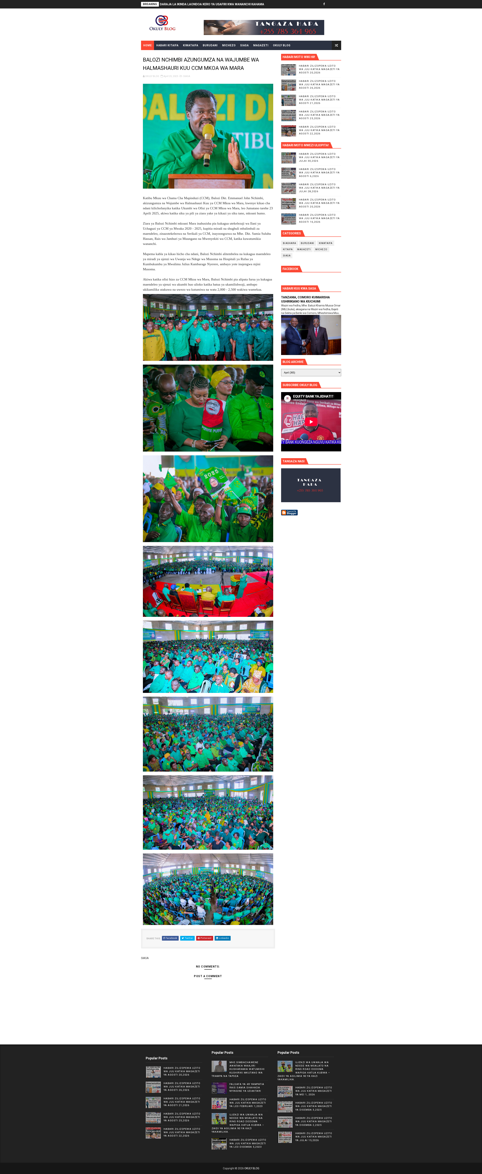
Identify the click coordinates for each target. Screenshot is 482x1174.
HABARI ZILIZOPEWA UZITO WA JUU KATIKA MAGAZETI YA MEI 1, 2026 (313, 1091)
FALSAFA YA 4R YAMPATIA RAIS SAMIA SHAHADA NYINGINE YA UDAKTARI (247, 1087)
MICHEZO (229, 45)
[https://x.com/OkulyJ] (331, 4)
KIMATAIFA (190, 45)
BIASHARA (289, 243)
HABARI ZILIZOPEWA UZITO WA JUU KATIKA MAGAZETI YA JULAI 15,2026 (313, 1136)
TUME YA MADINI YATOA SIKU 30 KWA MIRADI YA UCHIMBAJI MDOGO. (209, 4)
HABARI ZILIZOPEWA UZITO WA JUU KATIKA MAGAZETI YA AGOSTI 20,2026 (319, 69)
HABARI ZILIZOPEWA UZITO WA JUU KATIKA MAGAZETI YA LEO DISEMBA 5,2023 (248, 1143)
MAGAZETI (260, 45)
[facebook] (324, 4)
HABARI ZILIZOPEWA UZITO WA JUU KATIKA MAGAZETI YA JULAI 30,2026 (319, 157)
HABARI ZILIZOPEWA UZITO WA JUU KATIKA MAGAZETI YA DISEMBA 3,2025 (313, 1106)
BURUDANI (210, 45)
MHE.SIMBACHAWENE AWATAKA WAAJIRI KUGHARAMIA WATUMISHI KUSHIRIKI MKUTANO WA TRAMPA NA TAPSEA (238, 1069)
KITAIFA (288, 249)
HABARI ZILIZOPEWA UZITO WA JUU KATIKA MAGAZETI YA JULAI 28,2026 (319, 188)
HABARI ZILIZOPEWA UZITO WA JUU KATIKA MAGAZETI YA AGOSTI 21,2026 (319, 99)
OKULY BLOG (282, 45)
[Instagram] (337, 4)
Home (147, 45)
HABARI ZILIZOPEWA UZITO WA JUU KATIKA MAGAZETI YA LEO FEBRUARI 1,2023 (248, 1103)
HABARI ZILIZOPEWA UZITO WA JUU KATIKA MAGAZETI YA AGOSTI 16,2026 (319, 218)
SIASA (244, 45)
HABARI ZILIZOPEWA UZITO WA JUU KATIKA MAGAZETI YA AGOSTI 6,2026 (319, 172)
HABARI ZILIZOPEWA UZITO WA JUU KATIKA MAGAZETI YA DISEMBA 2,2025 (313, 1121)
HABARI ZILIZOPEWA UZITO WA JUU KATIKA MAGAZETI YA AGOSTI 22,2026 (319, 130)
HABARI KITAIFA (167, 45)
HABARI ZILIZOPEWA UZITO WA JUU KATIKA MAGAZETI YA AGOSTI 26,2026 (319, 84)
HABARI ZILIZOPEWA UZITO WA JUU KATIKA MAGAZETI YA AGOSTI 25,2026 (319, 115)
